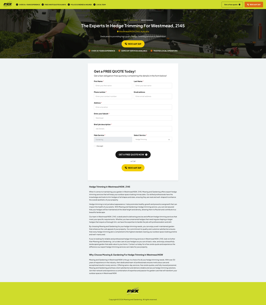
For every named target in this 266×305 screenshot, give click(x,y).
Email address (139, 92)
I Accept (99, 146)
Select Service (140, 135)
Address (98, 103)
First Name (99, 81)
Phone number (100, 92)
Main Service (99, 135)
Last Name (139, 81)
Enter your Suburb (102, 113)
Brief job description (103, 124)
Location (116, 20)
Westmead (134, 20)
